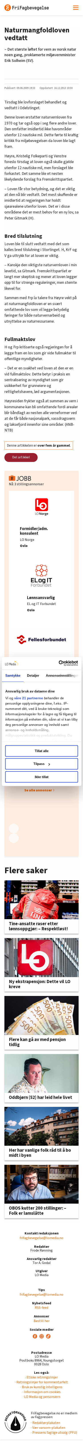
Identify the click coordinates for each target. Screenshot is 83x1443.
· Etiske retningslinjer (41, 1377)
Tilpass (38, 764)
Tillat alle (41, 751)
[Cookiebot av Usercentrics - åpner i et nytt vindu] (59, 663)
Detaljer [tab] (33, 675)
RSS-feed (41, 1307)
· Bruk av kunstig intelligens (41, 1387)
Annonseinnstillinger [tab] (62, 675)
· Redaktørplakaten (45, 1422)
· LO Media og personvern (41, 1396)
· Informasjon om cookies (42, 1392)
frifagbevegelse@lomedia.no (41, 1238)
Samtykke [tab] (12, 675)
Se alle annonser (38, 790)
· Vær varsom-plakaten (48, 1427)
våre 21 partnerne (28, 698)
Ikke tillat (41, 777)
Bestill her (42, 1321)
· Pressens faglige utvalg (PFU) (54, 1432)
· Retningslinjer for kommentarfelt (41, 1382)
